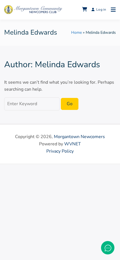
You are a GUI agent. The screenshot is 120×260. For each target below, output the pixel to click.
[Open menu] (112, 9)
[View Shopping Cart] (84, 9)
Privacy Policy (60, 151)
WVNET (72, 144)
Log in (101, 9)
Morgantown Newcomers (79, 137)
